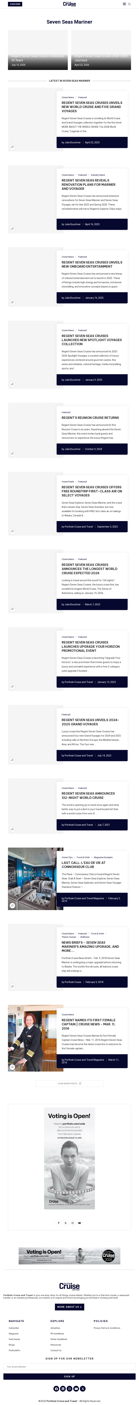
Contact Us (56, 1350)
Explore (57, 1321)
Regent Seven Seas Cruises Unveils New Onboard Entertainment (92, 264)
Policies (101, 1321)
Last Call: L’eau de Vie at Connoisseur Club (84, 865)
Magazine (13, 1334)
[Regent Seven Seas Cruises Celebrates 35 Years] (38, 50)
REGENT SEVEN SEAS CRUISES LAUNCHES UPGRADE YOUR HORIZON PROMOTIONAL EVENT (91, 646)
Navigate (16, 1321)
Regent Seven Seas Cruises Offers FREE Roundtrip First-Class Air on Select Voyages (92, 491)
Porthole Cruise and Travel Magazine (84, 898)
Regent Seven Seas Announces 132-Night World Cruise (88, 796)
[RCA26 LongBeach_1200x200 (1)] (69, 1248)
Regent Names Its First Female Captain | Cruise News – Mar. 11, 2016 (88, 1024)
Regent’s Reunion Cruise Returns (90, 418)
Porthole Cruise (73, 982)
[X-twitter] (83, 1389)
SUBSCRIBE (15, 4)
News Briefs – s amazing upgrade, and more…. (90, 947)
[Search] (129, 4)
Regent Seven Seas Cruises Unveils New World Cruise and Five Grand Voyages (92, 107)
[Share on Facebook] (25, 119)
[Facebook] (56, 1389)
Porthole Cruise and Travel (79, 526)
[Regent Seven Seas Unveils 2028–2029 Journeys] (101, 50)
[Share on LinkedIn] (33, 119)
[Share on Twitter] (29, 119)
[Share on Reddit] (37, 119)
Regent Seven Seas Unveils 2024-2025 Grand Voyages (90, 722)
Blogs (12, 1345)
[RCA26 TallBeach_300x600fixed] (69, 1109)
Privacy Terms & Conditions (107, 1328)
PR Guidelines (57, 1334)
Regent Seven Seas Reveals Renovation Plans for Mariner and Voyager (88, 184)
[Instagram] (69, 1389)
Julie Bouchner (73, 142)
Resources (56, 1345)
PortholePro (14, 1350)
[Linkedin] (63, 1389)
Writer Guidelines (59, 1339)
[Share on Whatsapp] (42, 119)
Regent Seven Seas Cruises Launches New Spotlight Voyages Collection (92, 340)
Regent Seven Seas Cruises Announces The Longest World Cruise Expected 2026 (89, 569)
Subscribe (14, 1328)
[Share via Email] (46, 119)
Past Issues (14, 1339)
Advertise (55, 1328)
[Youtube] (76, 1389)
